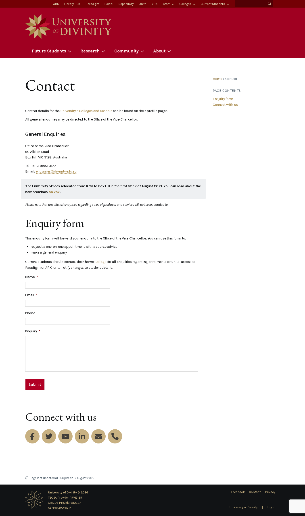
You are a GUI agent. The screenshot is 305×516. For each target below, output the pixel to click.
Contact (255, 492)
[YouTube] (65, 436)
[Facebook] (32, 436)
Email (31, 295)
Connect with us (225, 104)
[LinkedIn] (82, 436)
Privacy (270, 492)
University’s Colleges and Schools (86, 111)
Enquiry (32, 331)
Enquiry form (223, 99)
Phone (30, 313)
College (100, 262)
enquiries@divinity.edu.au (56, 171)
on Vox (54, 192)
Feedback (237, 492)
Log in (271, 507)
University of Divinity (243, 507)
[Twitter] (49, 436)
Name (31, 277)
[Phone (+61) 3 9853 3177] (115, 436)
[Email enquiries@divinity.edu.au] (98, 436)
